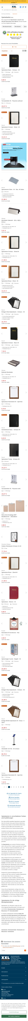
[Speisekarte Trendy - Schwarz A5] (14, 450)
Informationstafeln (14, 910)
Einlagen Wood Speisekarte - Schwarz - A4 (13, 690)
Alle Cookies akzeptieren (14, 1016)
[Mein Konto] (21, 7)
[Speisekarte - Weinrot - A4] (14, 592)
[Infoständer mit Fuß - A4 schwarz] (14, 739)
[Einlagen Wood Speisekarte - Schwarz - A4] (14, 680)
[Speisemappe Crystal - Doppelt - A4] (14, 649)
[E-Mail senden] (25, 950)
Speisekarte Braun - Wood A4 (9, 572)
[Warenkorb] (25, 7)
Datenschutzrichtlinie (7, 947)
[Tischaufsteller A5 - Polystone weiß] (14, 479)
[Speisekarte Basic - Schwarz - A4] (14, 60)
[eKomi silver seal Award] (4, 32)
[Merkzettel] (23, 7)
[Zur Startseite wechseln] (14, 7)
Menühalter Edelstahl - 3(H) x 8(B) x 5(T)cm (11, 221)
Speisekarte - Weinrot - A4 (9, 602)
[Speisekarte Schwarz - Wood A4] (14, 242)
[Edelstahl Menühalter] (14, 363)
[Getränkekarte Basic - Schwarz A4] (14, 420)
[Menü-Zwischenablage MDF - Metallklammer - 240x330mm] (14, 505)
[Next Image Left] (2, 61)
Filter (15, 46)
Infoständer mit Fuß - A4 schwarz (10, 748)
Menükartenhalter (12, 909)
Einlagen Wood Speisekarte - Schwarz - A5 (13, 312)
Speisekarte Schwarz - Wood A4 (10, 251)
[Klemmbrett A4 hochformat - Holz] (14, 623)
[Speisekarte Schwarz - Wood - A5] (14, 118)
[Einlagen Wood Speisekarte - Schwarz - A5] (14, 302)
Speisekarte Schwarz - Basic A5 (10, 342)
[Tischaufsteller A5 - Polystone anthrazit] (14, 91)
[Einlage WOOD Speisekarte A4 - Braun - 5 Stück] (14, 711)
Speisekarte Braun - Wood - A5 (10, 281)
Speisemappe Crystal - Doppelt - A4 (11, 659)
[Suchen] (3, 10)
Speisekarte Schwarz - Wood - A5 (11, 127)
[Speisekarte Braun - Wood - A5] (14, 271)
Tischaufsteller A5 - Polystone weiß (11, 488)
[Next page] (21, 787)
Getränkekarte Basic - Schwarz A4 (11, 429)
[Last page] (23, 787)
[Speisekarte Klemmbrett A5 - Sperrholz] (14, 765)
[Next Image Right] (26, 61)
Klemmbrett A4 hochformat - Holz (10, 632)
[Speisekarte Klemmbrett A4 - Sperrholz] (14, 392)
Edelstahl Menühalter (7, 372)
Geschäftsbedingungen (15, 946)
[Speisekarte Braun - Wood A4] (14, 563)
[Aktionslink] (14, 157)
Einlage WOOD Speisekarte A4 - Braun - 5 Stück (13, 721)
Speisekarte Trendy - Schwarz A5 (10, 459)
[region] (14, 1010)
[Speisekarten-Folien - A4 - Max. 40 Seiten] (14, 180)
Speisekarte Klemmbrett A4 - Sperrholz (12, 401)
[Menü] (2, 7)
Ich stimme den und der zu (13, 946)
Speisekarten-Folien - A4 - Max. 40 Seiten (13, 189)
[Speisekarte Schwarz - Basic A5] (14, 333)
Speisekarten (4, 929)
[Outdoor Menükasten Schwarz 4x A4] (14, 537)
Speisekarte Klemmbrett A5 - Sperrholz (12, 775)
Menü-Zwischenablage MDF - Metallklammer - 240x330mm (9, 515)
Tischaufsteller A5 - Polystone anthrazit (12, 101)
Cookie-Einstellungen (14, 1012)
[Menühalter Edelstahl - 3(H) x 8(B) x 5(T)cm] (14, 211)
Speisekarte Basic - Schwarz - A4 (11, 70)
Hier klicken (13, 2)
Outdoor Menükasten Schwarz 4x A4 (11, 546)
